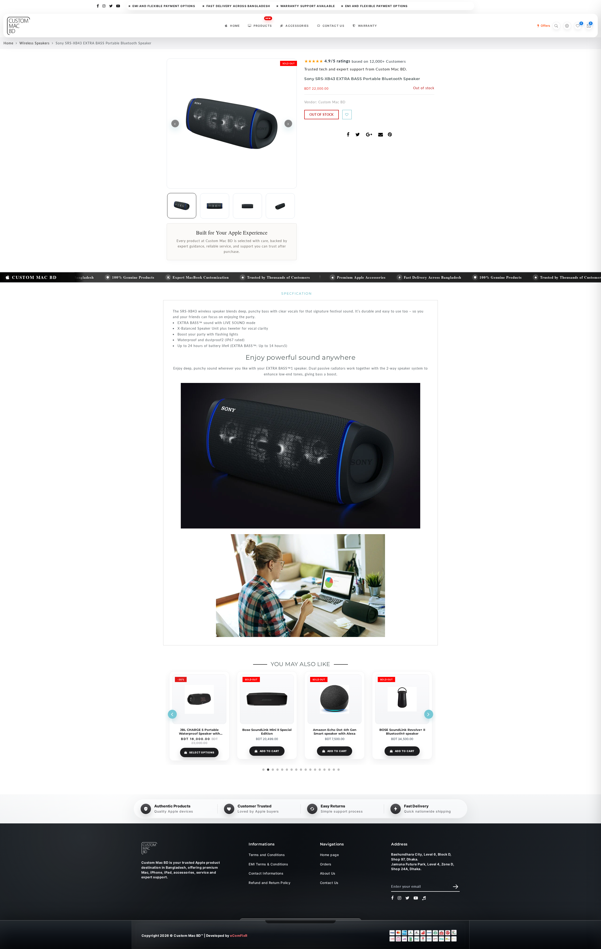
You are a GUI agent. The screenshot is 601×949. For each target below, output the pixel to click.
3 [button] (272, 769)
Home (235, 25)
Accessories (297, 25)
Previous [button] (172, 714)
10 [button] (305, 769)
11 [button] (310, 769)
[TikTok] (424, 898)
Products (263, 24)
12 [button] (314, 769)
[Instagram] (104, 6)
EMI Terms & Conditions (268, 864)
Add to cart (202, 751)
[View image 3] (247, 206)
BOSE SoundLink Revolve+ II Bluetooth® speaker (335, 731)
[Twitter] (111, 6)
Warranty (367, 25)
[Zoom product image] (232, 123)
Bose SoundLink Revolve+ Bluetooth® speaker (402, 731)
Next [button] (428, 714)
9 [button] (300, 769)
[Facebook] (98, 6)
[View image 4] (280, 206)
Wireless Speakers (34, 43)
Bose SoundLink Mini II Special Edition (199, 731)
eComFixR (238, 936)
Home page (329, 855)
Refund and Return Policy (269, 882)
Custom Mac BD (332, 102)
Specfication (296, 293)
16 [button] (333, 769)
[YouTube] (118, 6)
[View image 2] (214, 206)
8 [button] (296, 769)
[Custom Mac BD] (149, 848)
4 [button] (277, 769)
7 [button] (291, 769)
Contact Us (333, 25)
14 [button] (324, 769)
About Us (327, 873)
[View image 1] (181, 205)
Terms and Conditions (267, 855)
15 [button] (328, 769)
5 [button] (282, 769)
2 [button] (267, 769)
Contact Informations (266, 873)
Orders (325, 864)
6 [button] (286, 769)
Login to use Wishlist (347, 114)
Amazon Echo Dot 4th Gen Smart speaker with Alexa (267, 731)
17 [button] (338, 769)
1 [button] (263, 769)
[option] (199, 715)
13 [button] (319, 769)
